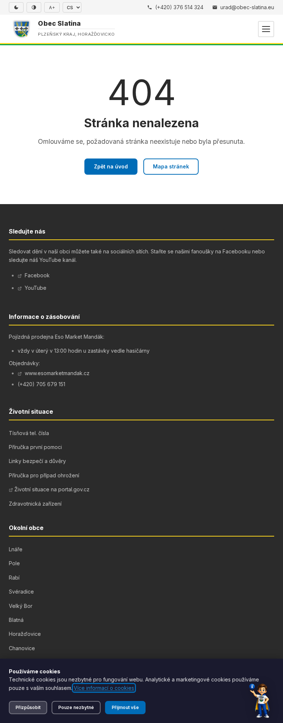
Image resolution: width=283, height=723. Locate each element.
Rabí (14, 577)
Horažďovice (25, 634)
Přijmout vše (125, 707)
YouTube (35, 288)
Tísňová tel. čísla (29, 433)
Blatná (16, 620)
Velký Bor (20, 606)
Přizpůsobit (28, 707)
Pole (14, 563)
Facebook (37, 275)
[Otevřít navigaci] (266, 29)
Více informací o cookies (104, 688)
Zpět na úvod (111, 166)
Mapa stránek (171, 166)
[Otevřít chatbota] (259, 701)
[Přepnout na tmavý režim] (16, 7)
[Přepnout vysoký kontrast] (34, 7)
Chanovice (22, 648)
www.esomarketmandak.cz (57, 373)
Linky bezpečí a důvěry (37, 461)
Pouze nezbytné (76, 707)
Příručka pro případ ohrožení (44, 475)
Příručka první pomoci (35, 447)
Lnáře (15, 549)
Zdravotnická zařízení (35, 504)
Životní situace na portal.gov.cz (52, 489)
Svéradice (21, 591)
